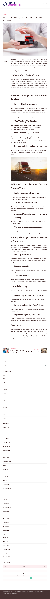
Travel (4, 418)
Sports (4, 411)
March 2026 (6, 438)
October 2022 (6, 530)
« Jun (5, 566)
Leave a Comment (5, 60)
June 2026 (5, 431)
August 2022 (6, 534)
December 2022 (6, 522)
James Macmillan (14, 591)
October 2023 (6, 511)
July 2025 (5, 469)
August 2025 (6, 465)
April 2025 (5, 480)
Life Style (5, 404)
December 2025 (6, 450)
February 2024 (6, 499)
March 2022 (6, 545)
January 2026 (6, 446)
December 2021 (6, 556)
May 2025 (5, 476)
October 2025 (6, 457)
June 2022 (5, 541)
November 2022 (7, 526)
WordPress (14, 593)
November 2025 (7, 454)
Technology (5, 414)
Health (4, 393)
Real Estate (5, 407)
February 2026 (6, 442)
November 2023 (7, 507)
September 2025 (7, 461)
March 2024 (6, 496)
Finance (5, 14)
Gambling (5, 389)
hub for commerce (22, 343)
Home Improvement (7, 396)
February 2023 (6, 515)
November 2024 (7, 488)
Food (4, 386)
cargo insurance (15, 343)
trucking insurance (29, 343)
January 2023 (6, 518)
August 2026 (6, 427)
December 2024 (7, 484)
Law (4, 400)
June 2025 (5, 473)
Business (4, 378)
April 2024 (5, 492)
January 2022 (6, 553)
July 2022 (5, 537)
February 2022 (6, 549)
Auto (4, 375)
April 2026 (5, 435)
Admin (4, 20)
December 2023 (6, 503)
